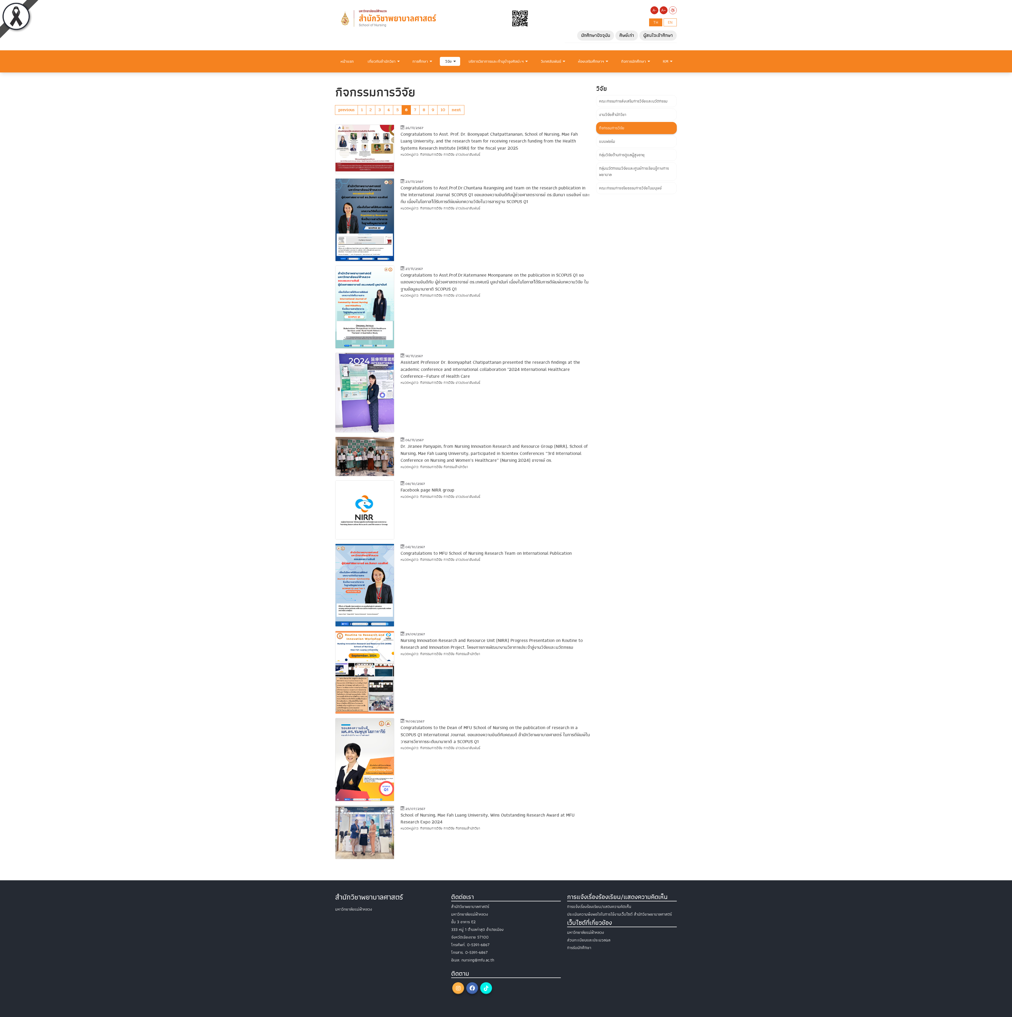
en (670, 22)
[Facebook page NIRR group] (364, 510)
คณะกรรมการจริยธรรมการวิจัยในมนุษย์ (630, 188)
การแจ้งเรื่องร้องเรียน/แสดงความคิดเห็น (599, 906)
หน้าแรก (347, 61)
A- (654, 10)
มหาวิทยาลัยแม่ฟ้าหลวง (585, 932)
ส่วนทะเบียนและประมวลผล (588, 940)
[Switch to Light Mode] (673, 10)
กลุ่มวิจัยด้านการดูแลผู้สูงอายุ (622, 155)
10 (443, 109)
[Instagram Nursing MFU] (458, 988)
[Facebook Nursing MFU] (472, 988)
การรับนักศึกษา (579, 948)
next (456, 109)
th (655, 22)
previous (346, 109)
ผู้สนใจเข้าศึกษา (658, 35)
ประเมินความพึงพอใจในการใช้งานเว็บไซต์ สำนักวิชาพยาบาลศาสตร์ (619, 914)
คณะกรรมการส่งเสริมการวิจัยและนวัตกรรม (633, 101)
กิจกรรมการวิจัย (611, 128)
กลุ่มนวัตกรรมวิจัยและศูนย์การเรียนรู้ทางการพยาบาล (634, 171)
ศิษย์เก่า (626, 35)
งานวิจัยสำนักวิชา (612, 114)
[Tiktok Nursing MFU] (486, 988)
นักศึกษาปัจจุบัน (595, 35)
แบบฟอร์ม (607, 141)
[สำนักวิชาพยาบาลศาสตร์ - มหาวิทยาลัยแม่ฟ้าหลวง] (433, 18)
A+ (663, 10)
